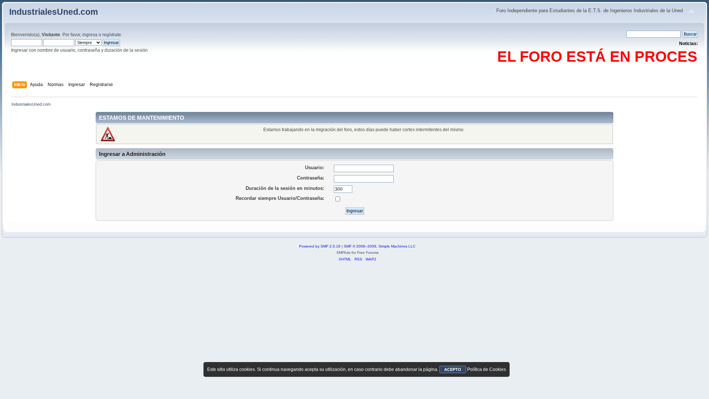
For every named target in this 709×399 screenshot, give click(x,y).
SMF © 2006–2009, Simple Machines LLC (379, 246)
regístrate (111, 35)
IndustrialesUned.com (53, 12)
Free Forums (368, 252)
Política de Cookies (486, 369)
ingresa (89, 35)
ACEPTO (452, 369)
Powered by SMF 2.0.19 (319, 246)
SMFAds (343, 252)
